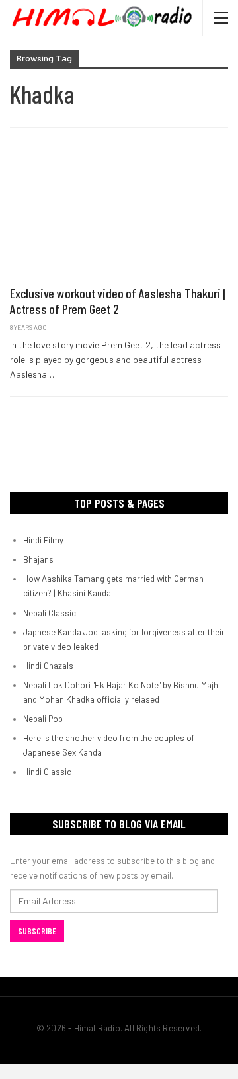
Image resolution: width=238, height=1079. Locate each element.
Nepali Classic (49, 613)
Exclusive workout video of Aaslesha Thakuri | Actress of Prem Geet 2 (117, 301)
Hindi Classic (47, 771)
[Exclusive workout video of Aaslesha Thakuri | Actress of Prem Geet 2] (119, 213)
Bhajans (38, 559)
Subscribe (37, 931)
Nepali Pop (43, 718)
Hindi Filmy (43, 540)
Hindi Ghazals (48, 665)
